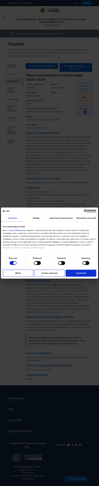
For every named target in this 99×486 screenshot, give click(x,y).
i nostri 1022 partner (17, 230)
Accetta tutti (81, 273)
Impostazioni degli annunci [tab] (61, 218)
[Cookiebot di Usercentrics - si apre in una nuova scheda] (85, 211)
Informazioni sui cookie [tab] (86, 218)
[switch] (37, 263)
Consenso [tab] (12, 218)
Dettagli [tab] (36, 218)
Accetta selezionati (49, 273)
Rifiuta (18, 273)
